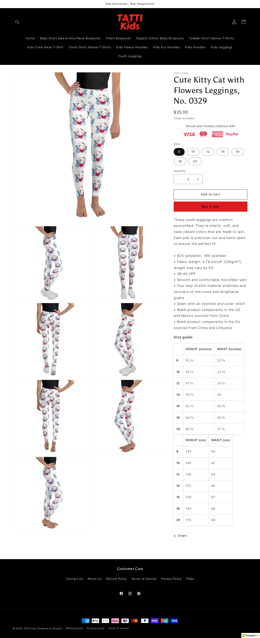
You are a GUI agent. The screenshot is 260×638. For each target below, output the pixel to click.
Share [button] (182, 535)
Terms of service (118, 628)
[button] (17, 22)
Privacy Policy (171, 579)
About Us (95, 579)
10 (193, 151)
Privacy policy (95, 628)
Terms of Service (144, 579)
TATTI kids (30, 628)
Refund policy (74, 628)
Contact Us (74, 579)
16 (237, 151)
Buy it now (211, 206)
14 (223, 151)
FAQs (190, 579)
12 (208, 151)
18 (180, 161)
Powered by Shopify (49, 628)
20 (195, 161)
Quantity (179, 171)
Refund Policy (116, 579)
